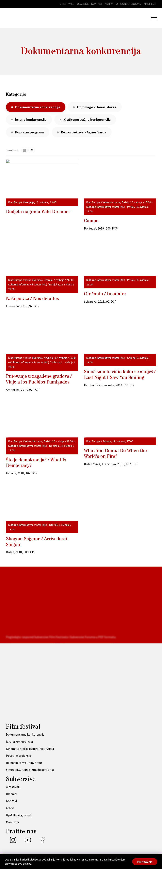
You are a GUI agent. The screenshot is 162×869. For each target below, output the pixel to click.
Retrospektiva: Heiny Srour (24, 763)
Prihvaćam (145, 861)
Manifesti (150, 4)
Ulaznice (83, 4)
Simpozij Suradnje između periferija (30, 770)
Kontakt (96, 4)
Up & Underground (128, 4)
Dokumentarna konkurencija (25, 734)
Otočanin (105, 294)
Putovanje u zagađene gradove (39, 379)
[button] (154, 18)
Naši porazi (32, 299)
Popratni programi (29, 132)
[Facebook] (43, 842)
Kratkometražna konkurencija (87, 119)
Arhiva (109, 4)
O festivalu (66, 4)
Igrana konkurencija (31, 119)
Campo (91, 221)
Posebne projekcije (19, 756)
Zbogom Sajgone (36, 542)
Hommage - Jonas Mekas (96, 107)
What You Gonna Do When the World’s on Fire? (115, 454)
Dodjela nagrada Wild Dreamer (38, 212)
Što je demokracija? (36, 463)
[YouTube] (28, 842)
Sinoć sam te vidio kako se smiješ (119, 375)
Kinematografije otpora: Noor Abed (30, 749)
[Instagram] (13, 842)
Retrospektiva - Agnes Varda (83, 132)
